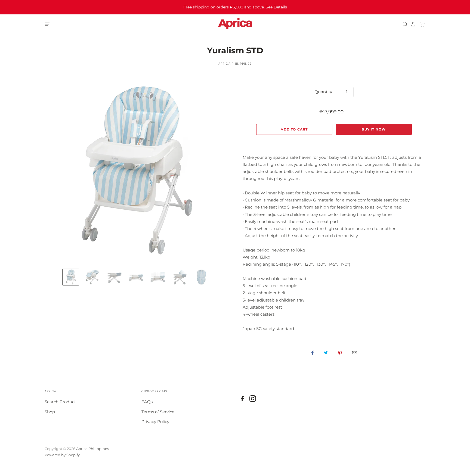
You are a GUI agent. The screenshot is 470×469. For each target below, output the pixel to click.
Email (354, 352)
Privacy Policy (155, 421)
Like (312, 352)
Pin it (340, 352)
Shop (50, 411)
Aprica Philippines (235, 63)
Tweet (326, 352)
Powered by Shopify (62, 455)
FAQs (147, 401)
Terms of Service (157, 411)
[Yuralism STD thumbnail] (71, 277)
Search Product (60, 401)
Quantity (323, 91)
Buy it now (373, 129)
